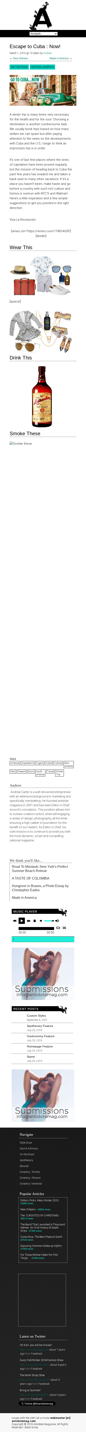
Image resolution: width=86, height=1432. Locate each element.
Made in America (59, 58)
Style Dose (26, 1142)
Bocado (24, 1166)
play (22, 921)
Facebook (36, 1353)
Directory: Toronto (30, 1171)
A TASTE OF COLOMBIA (30, 878)
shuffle (64, 928)
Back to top (31, 1427)
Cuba (49, 763)
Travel (50, 771)
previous (15, 921)
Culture (58, 763)
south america (40, 773)
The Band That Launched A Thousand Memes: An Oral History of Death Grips (42, 1227)
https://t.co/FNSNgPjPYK (34, 1394)
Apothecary (26, 1160)
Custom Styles (36, 1015)
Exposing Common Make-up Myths (41, 1245)
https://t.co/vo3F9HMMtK (34, 1364)
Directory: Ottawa (30, 1177)
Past (12, 771)
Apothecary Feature (40, 1026)
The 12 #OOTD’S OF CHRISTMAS (39, 1215)
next (29, 921)
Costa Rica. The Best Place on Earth (41, 1236)
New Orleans (20, 58)
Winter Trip (59, 773)
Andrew (47, 53)
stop (35, 921)
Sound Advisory (29, 1148)
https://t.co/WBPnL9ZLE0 (35, 1379)
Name (31, 1056)
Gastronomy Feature (40, 1036)
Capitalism (28, 763)
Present (22, 771)
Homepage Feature (40, 1046)
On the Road (19, 67)
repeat (58, 928)
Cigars (39, 763)
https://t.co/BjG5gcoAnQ (34, 1349)
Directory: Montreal (31, 1183)
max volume (57, 920)
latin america (68, 765)
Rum (31, 771)
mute (41, 920)
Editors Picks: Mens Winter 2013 (39, 1200)
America (14, 763)
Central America (42, 67)
